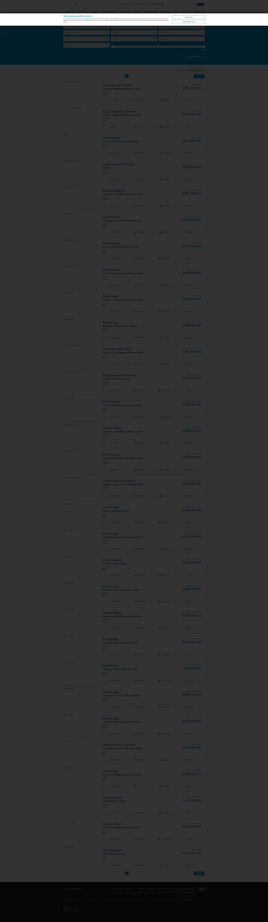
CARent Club (125, 11)
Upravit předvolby (189, 22)
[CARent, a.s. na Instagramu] (159, 4)
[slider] (112, 46)
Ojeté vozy (83, 11)
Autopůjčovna (150, 11)
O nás (176, 11)
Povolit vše (188, 17)
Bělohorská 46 (111, 4)
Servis (94, 11)
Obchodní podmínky (166, 889)
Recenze (130, 889)
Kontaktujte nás (116, 889)
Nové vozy (70, 11)
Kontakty (198, 11)
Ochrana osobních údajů (186, 889)
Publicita (186, 11)
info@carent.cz (74, 912)
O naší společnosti (188, 896)
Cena (158, 44)
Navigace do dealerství (146, 889)
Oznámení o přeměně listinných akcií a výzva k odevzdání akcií (173, 892)
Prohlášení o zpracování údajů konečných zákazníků (129, 892)
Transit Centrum (108, 11)
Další (199, 76)
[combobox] (86, 26)
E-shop (137, 11)
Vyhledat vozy (192, 56)
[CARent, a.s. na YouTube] (163, 4)
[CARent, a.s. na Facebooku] (155, 4)
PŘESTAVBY (165, 11)
